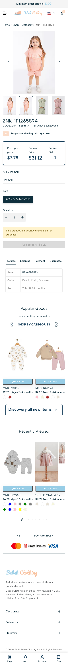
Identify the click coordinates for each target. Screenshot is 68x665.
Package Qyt (53, 150)
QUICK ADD (18, 381)
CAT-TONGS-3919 (47, 495)
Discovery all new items (30, 409)
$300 (47, 3)
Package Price (33, 150)
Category (27, 24)
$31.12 (35, 157)
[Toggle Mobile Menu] (5, 13)
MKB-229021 (11, 495)
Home (6, 24)
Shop (16, 24)
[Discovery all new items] (56, 410)
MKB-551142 (11, 388)
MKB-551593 (44, 388)
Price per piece (12, 150)
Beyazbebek (51, 125)
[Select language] (51, 13)
